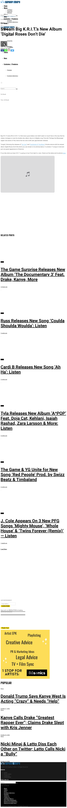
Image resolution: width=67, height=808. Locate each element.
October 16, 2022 (5, 735)
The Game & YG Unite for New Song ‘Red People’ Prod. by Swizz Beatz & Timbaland (33, 474)
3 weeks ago (4, 333)
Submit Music (7, 777)
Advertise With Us (8, 798)
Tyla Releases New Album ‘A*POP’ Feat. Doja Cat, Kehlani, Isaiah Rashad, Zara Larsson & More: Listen (33, 421)
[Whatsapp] (5, 50)
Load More (4, 549)
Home (5, 6)
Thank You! (5, 628)
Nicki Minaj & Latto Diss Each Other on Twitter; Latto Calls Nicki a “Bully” (33, 748)
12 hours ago (4, 287)
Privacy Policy (7, 774)
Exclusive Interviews (12, 22)
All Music (9, 9)
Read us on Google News (10, 801)
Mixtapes (9, 12)
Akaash (11, 47)
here (64, 153)
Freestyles (9, 11)
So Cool (24, 144)
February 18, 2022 (5, 48)
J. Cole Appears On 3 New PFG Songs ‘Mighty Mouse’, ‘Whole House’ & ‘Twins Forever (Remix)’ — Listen (32, 528)
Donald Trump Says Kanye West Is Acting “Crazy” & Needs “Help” (33, 699)
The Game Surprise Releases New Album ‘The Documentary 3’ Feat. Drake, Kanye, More (33, 274)
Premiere (9, 20)
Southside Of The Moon (37, 144)
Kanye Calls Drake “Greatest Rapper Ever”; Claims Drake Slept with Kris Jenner (32, 722)
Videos (6, 790)
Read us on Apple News (10, 803)
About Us (6, 795)
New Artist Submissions (10, 800)
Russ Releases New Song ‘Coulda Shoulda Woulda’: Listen (32, 323)
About (5, 772)
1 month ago (4, 543)
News (2, 688)
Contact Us (7, 775)
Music (6, 8)
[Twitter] (12, 50)
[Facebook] (2, 50)
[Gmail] (9, 50)
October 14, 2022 (5, 761)
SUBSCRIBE (6, 606)
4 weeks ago (4, 435)
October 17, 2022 (5, 708)
